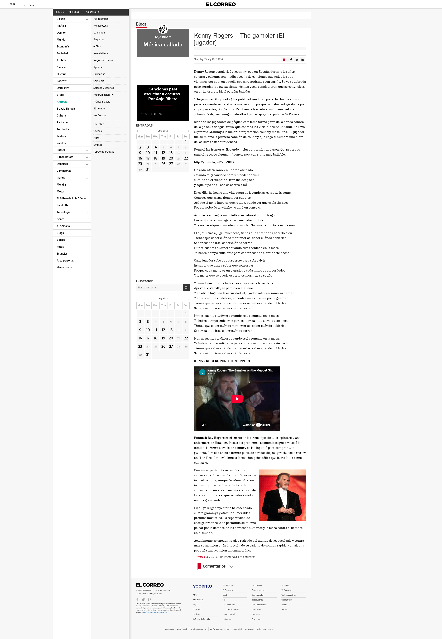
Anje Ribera (163, 37)
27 (171, 164)
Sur (224, 600)
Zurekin (61, 143)
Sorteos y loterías (103, 88)
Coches (97, 131)
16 (140, 158)
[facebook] (137, 599)
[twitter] (143, 599)
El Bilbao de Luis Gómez (71, 198)
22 (186, 158)
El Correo (150, 585)
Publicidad (237, 629)
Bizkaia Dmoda (66, 108)
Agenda (98, 67)
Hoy (194, 605)
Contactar (169, 629)
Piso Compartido (259, 605)
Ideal (225, 595)
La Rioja (196, 614)
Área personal (65, 260)
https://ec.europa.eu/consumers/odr (154, 612)
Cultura (61, 115)
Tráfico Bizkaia (101, 101)
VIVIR (60, 95)
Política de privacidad (219, 629)
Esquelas (62, 253)
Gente (60, 219)
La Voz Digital (229, 614)
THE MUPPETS (247, 557)
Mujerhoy (285, 585)
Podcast (61, 81)
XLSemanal (64, 226)
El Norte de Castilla (201, 619)
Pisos (96, 138)
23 (140, 164)
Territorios (63, 129)
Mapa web (249, 629)
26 (163, 164)
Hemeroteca (64, 267)
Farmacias (99, 74)
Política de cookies (265, 629)
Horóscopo (99, 115)
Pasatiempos (100, 19)
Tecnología (63, 212)
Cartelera (98, 81)
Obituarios (63, 88)
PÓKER (235, 557)
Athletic (61, 60)
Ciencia (61, 67)
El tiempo (99, 108)
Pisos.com (256, 619)
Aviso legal (182, 629)
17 (148, 158)
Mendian (62, 184)
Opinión (61, 32)
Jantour (61, 136)
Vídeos (61, 240)
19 (163, 158)
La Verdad (227, 619)
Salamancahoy (258, 595)
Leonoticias (257, 585)
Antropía (62, 101)
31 (148, 169)
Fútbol (61, 150)
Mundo (61, 39)
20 (171, 158)
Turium (284, 610)
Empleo (97, 145)
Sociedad (62, 53)
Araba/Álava (92, 12)
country (215, 557)
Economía (63, 46)
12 (163, 153)
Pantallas (62, 122)
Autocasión (256, 610)
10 (148, 153)
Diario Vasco (228, 585)
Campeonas (64, 171)
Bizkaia (75, 12)
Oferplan (256, 614)
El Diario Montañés (231, 610)
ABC (195, 595)
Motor (60, 191)
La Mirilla (62, 205)
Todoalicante (257, 600)
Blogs (141, 24)
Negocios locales (103, 60)
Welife (284, 605)
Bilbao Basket (65, 157)
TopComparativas (288, 595)
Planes (61, 177)
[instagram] (150, 599)
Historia (61, 74)
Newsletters (100, 53)
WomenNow (286, 600)
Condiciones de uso (198, 629)
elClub (97, 46)
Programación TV (103, 95)
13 (171, 153)
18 (155, 158)
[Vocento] (204, 585)
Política (61, 26)
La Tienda (99, 32)
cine (208, 557)
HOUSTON (225, 557)
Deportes (62, 164)
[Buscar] (186, 287)
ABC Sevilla (198, 600)
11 (155, 153)
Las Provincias (229, 605)
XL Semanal (286, 590)
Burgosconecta (258, 590)
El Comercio (228, 590)
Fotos (60, 246)
